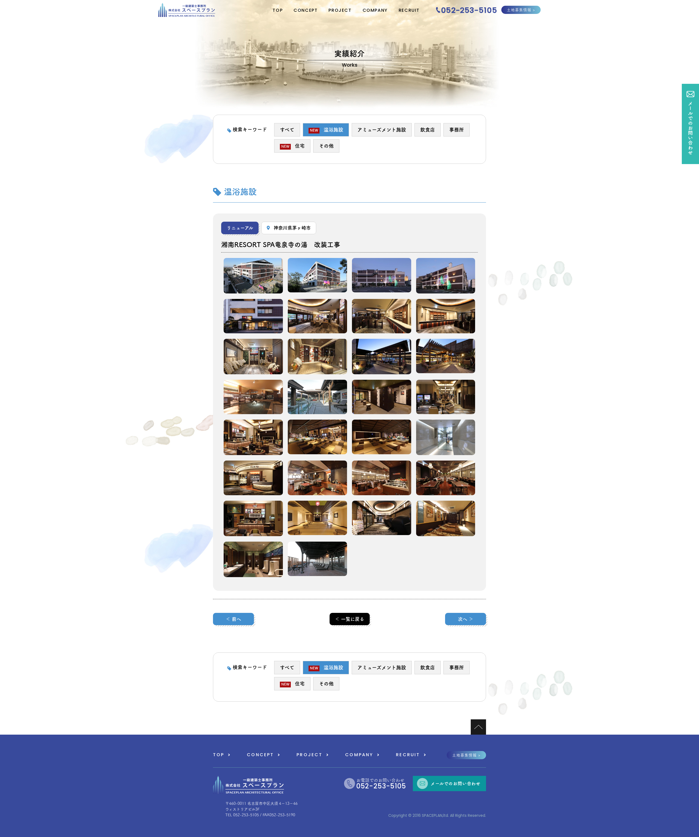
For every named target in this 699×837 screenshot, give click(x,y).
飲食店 (427, 129)
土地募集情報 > (521, 10)
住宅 (293, 145)
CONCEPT (306, 10)
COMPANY (375, 10)
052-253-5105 (469, 10)
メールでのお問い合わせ (456, 783)
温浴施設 (326, 129)
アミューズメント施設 (381, 129)
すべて (287, 129)
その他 (326, 145)
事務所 (456, 129)
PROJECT (339, 10)
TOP (278, 10)
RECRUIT (409, 10)
